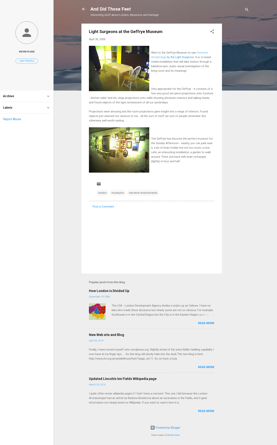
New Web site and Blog (106, 335)
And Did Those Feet (110, 9)
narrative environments (143, 192)
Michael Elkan (173, 435)
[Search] (247, 10)
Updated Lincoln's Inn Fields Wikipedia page (123, 379)
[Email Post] (98, 185)
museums (118, 192)
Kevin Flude (27, 51)
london (102, 192)
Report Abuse (12, 119)
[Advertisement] (237, 80)
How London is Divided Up (109, 291)
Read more (206, 323)
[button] (212, 32)
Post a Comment (103, 206)
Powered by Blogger (167, 427)
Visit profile (27, 61)
